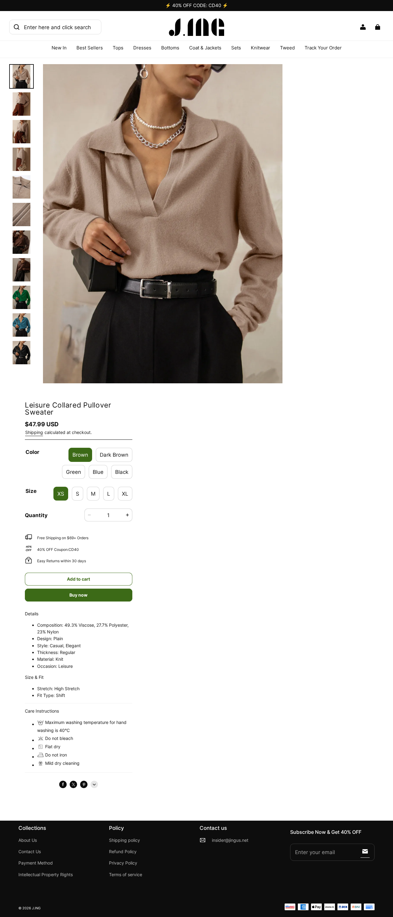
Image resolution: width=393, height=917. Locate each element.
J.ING (36, 908)
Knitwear (260, 48)
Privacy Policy (123, 863)
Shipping (34, 432)
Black (121, 472)
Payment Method (35, 863)
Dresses (142, 48)
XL (125, 493)
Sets (236, 48)
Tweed (287, 48)
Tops (118, 48)
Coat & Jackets (205, 48)
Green (73, 472)
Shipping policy (124, 840)
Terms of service (125, 874)
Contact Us (29, 851)
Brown (80, 454)
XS (60, 493)
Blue (98, 472)
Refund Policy (123, 851)
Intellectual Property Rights (45, 874)
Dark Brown (114, 454)
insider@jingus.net (230, 840)
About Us (27, 840)
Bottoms (170, 48)
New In (59, 48)
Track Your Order (323, 48)
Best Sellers (89, 48)
